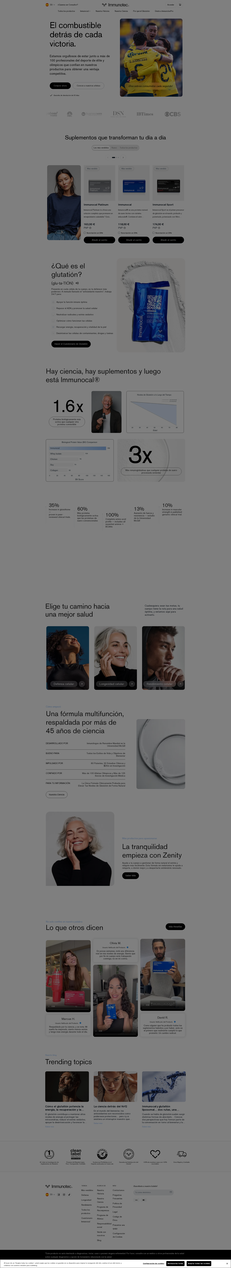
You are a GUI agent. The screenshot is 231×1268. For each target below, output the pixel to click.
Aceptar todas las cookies (199, 1263)
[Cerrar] (227, 1263)
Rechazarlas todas (175, 1263)
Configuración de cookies (153, 1263)
